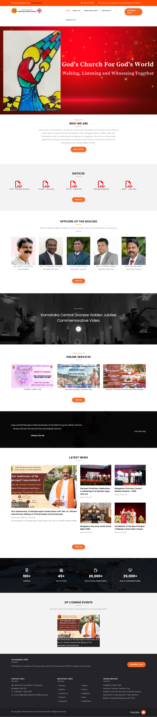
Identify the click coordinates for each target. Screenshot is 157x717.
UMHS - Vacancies (106, 189)
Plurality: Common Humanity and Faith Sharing (124, 389)
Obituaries (63, 701)
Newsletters (86, 701)
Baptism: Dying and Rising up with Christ (119, 698)
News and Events (91, 11)
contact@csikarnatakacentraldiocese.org (31, 695)
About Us (76, 11)
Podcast (62, 697)
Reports (62, 689)
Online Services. (36, 3)
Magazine (86, 693)
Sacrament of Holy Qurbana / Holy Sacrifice (120, 695)
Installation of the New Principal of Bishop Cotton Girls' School (129, 527)
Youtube (135, 712)
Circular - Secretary (23, 189)
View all (78, 199)
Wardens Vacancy (133, 189)
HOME (68, 11)
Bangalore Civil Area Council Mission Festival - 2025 (128, 490)
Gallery (84, 685)
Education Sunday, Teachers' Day (78, 389)
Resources (106, 11)
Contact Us (71, 20)
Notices (62, 685)
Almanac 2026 (131, 12)
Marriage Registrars (78, 189)
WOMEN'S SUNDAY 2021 (32, 389)
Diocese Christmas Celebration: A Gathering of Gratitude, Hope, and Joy (95, 491)
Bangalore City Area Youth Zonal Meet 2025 (95, 527)
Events (84, 689)
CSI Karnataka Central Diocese (33, 711)
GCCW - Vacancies (51, 189)
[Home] (26, 10)
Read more (78, 149)
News (84, 697)
